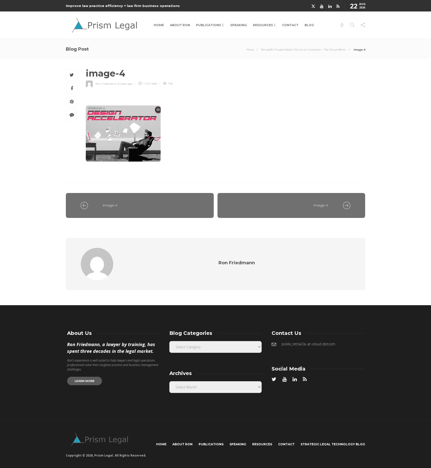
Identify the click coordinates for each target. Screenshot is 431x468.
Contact (290, 25)
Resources (263, 25)
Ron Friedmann (106, 83)
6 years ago (125, 83)
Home (159, 25)
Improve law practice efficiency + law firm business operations (123, 6)
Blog (309, 25)
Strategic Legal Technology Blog (333, 444)
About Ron (180, 25)
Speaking (238, 25)
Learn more (85, 381)
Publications (208, 25)
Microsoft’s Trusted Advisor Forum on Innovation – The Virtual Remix (303, 49)
